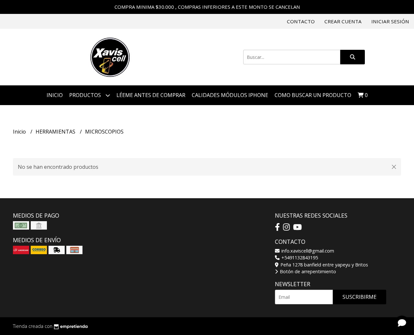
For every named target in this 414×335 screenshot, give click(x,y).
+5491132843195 (299, 257)
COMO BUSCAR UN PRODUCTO (313, 95)
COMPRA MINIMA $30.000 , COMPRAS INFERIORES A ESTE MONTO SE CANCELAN (207, 7)
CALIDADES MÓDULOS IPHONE (230, 95)
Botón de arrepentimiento (307, 271)
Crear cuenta (343, 21)
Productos (85, 95)
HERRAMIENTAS (56, 131)
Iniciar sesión (390, 21)
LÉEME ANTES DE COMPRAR (150, 95)
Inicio (55, 95)
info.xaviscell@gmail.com (307, 251)
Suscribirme (359, 296)
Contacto (301, 21)
